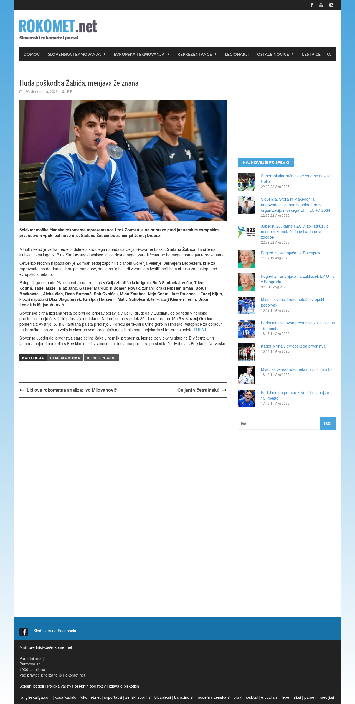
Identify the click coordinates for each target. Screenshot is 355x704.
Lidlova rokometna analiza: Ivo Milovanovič (72, 390)
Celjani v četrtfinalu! (198, 390)
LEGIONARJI (237, 54)
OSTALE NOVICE (273, 54)
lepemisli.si (291, 697)
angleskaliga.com (36, 697)
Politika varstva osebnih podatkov (76, 686)
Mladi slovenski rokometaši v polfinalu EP (297, 369)
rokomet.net (90, 697)
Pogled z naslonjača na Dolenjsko (290, 253)
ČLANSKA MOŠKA (65, 357)
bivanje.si (162, 697)
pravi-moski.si (246, 697)
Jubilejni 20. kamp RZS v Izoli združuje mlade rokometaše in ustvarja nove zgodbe (295, 231)
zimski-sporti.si (138, 697)
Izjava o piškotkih (124, 686)
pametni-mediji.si (319, 697)
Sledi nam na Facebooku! (57, 630)
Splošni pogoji (31, 686)
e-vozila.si (269, 697)
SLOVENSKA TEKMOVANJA (74, 54)
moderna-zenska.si (213, 697)
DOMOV (32, 54)
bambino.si (183, 697)
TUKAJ (200, 329)
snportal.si (113, 697)
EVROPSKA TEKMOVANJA (139, 54)
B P (69, 91)
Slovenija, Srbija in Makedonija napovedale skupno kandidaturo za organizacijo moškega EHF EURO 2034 (295, 204)
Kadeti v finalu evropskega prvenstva (293, 346)
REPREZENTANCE (195, 54)
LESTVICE (311, 54)
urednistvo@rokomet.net (50, 647)
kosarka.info (65, 697)
